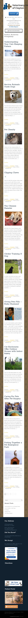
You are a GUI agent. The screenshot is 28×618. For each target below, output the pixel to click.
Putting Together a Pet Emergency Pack (13, 444)
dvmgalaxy (8, 36)
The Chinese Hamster (10, 207)
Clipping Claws (11, 172)
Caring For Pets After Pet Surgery (12, 397)
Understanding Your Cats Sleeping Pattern (13, 44)
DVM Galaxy (21, 616)
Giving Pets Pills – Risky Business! (13, 302)
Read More (6, 74)
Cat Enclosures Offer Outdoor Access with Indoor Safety (13, 350)
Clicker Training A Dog (13, 255)
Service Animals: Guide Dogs (12, 85)
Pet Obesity (9, 129)
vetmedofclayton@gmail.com (14, 20)
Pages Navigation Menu (14, 30)
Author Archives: (11, 35)
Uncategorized (9, 79)
